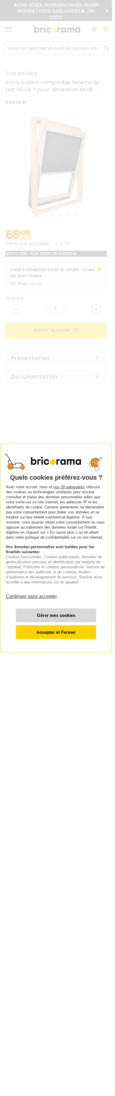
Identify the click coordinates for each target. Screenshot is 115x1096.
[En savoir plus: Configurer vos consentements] (56, 615)
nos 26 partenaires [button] (69, 487)
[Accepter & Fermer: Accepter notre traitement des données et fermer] (56, 632)
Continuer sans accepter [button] (31, 593)
